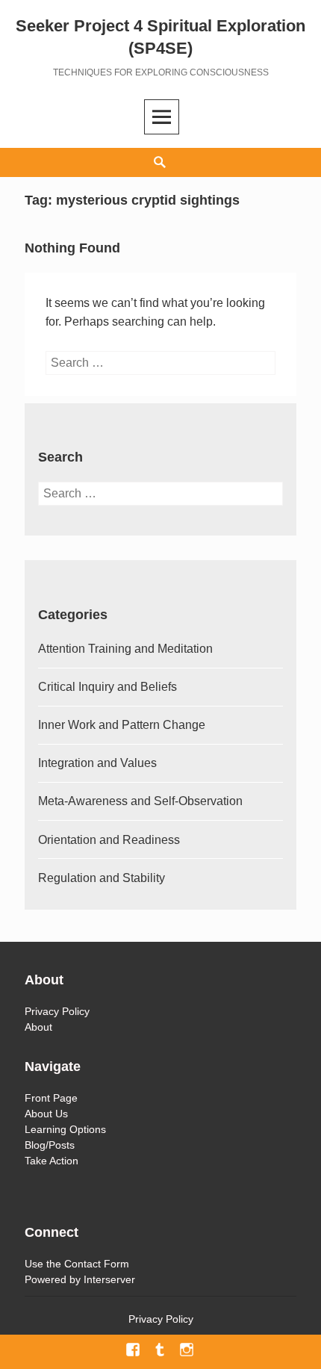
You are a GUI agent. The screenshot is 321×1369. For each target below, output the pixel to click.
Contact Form (96, 1264)
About (38, 1027)
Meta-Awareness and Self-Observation (140, 801)
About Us (46, 1114)
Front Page (51, 1098)
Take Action (51, 1161)
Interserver (109, 1279)
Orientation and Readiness (109, 839)
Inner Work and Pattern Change (121, 724)
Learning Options (65, 1129)
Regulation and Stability (101, 878)
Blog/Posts (50, 1145)
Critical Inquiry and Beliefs (107, 686)
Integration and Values (97, 763)
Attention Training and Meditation (125, 648)
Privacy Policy (57, 1011)
